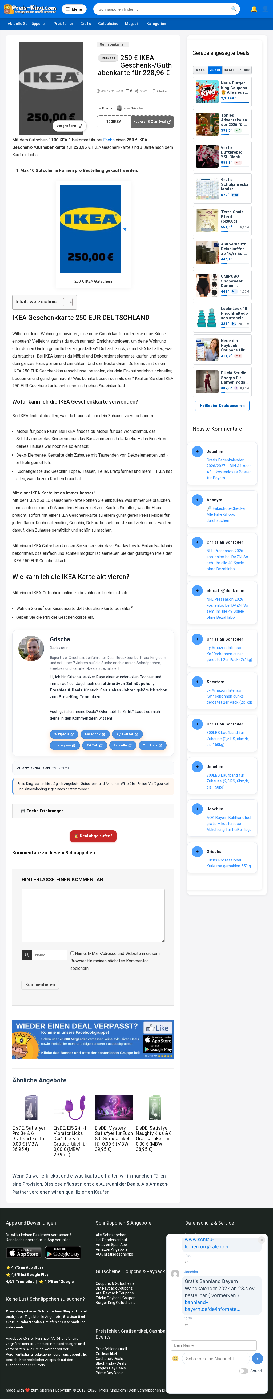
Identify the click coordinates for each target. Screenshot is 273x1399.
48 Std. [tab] (229, 70)
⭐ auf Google (56, 1281)
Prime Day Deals (109, 1373)
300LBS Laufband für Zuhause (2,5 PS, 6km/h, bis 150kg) (228, 738)
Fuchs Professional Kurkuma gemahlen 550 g (229, 863)
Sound (256, 1370)
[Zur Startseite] (33, 9)
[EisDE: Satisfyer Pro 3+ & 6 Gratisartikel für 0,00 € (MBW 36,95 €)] (31, 1098)
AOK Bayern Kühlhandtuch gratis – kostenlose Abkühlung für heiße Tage (229, 823)
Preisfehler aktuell (111, 1349)
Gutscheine (108, 24)
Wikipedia (61, 734)
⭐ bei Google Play (27, 1275)
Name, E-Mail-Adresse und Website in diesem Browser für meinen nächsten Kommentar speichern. (115, 961)
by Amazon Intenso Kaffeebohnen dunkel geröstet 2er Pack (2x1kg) (229, 653)
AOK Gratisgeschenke (114, 1254)
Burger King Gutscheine (116, 1302)
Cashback (70, 1322)
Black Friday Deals (111, 1363)
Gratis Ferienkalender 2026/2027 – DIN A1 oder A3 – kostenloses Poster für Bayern (229, 469)
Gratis (85, 24)
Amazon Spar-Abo (111, 1244)
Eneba (107, 108)
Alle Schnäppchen (111, 1235)
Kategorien (156, 24)
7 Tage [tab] (244, 70)
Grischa (60, 639)
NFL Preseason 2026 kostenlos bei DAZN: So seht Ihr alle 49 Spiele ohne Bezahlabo (227, 559)
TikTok (92, 745)
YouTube (150, 745)
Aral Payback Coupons (115, 1293)
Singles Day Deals (111, 1368)
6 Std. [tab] (200, 70)
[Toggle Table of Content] (65, 302)
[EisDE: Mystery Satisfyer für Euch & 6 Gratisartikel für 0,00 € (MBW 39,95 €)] (114, 1098)
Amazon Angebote (112, 1249)
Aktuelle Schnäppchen (27, 24)
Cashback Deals (109, 1358)
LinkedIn (120, 745)
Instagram (62, 745)
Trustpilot (20, 1281)
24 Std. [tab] (215, 70)
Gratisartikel (74, 1317)
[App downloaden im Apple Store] (24, 1252)
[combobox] (166, 9)
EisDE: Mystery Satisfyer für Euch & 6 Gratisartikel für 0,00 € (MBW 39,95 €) (114, 1138)
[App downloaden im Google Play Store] (63, 1252)
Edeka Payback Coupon (115, 1298)
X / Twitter (125, 734)
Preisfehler (63, 24)
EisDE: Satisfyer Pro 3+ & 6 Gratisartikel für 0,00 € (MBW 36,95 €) (29, 1138)
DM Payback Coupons (114, 1288)
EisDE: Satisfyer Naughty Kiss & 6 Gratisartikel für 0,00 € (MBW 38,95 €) (154, 1138)
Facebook (93, 734)
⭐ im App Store (24, 1267)
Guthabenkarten (112, 44)
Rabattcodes (30, 1322)
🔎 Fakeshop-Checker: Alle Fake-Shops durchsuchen (227, 514)
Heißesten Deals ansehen (222, 406)
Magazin (132, 24)
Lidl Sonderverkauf (111, 1240)
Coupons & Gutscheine (115, 1283)
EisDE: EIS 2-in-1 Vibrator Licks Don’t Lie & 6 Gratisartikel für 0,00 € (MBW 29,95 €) (70, 1141)
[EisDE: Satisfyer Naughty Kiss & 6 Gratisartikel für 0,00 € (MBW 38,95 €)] (155, 1098)
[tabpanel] (222, 237)
